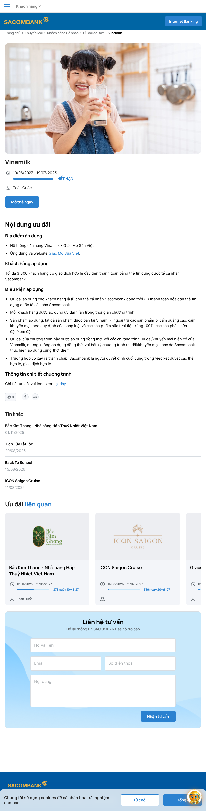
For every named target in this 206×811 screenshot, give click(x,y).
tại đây (60, 383)
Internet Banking (183, 21)
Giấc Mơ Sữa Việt (64, 253)
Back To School (18, 462)
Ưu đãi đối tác (93, 33)
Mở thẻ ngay (22, 202)
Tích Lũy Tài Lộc (19, 444)
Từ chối (139, 800)
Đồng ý (183, 800)
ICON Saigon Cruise (22, 480)
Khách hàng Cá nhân (63, 33)
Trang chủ (12, 33)
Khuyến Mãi (34, 33)
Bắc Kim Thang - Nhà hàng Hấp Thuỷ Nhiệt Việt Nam (51, 425)
